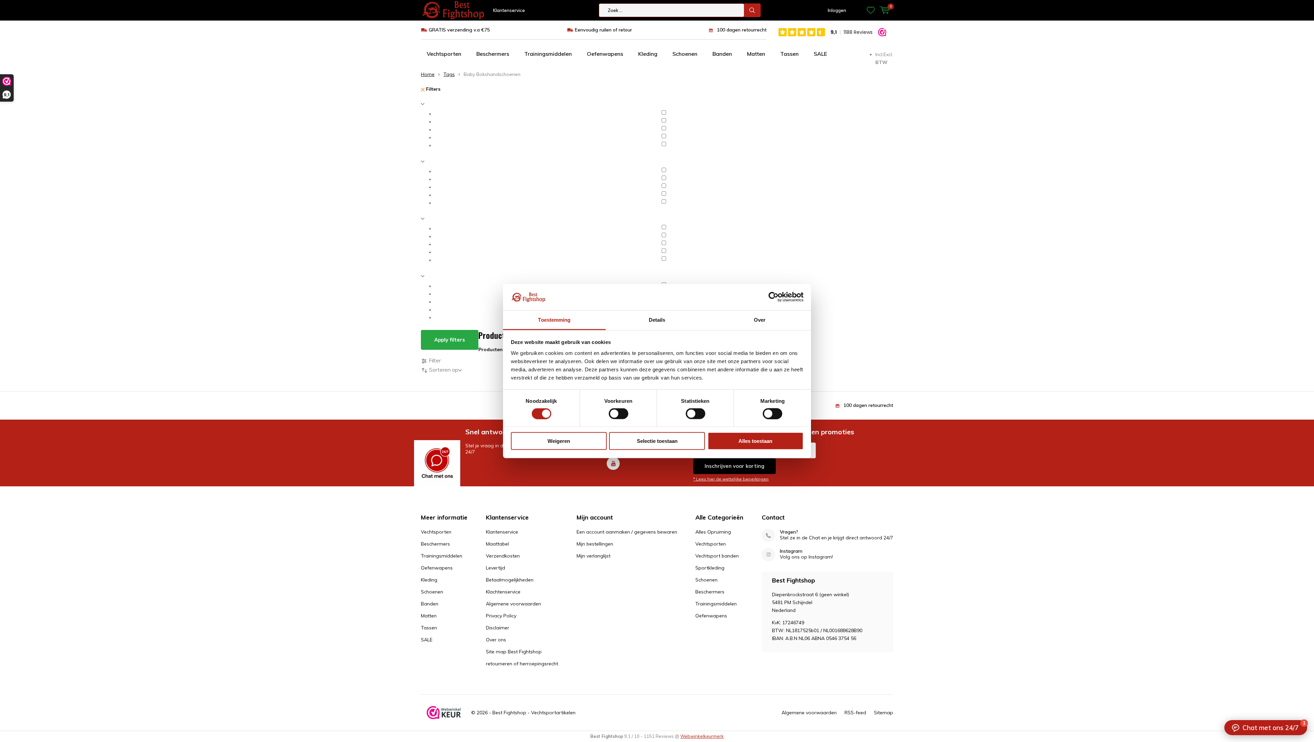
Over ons (496, 640)
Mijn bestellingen (595, 544)
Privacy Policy (501, 616)
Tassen (789, 53)
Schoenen (684, 53)
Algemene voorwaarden (513, 604)
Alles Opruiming (713, 532)
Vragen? (789, 532)
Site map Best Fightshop (514, 652)
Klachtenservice (503, 592)
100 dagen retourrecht (741, 30)
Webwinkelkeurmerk (702, 736)
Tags (449, 74)
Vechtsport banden (717, 556)
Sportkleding (709, 568)
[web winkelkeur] (444, 712)
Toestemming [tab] (554, 319)
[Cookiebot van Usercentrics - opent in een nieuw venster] (773, 297)
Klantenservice (509, 10)
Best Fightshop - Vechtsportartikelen (534, 712)
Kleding (647, 53)
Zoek (752, 10)
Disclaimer (497, 628)
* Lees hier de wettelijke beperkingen (731, 479)
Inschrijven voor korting (734, 466)
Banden (722, 53)
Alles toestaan (755, 441)
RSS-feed (855, 712)
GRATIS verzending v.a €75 (459, 30)
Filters (432, 89)
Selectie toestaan (657, 441)
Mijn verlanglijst (593, 556)
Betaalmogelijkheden (509, 580)
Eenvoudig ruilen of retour (603, 30)
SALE (820, 53)
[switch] (618, 413)
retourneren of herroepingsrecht (522, 664)
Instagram (791, 551)
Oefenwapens (605, 53)
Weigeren (559, 441)
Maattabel (497, 544)
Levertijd (495, 568)
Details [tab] (657, 319)
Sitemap (883, 712)
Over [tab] (759, 319)
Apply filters (449, 339)
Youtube (613, 463)
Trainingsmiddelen (548, 53)
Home (428, 74)
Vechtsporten (444, 53)
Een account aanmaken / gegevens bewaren (627, 532)
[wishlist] (871, 10)
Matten (756, 53)
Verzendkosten (503, 556)
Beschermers (492, 53)
